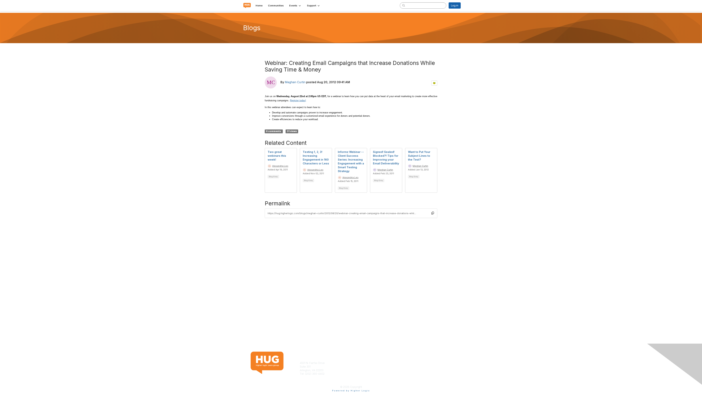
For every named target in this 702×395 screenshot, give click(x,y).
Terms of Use (413, 362)
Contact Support (310, 377)
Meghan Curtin (295, 82)
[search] (403, 5)
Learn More (359, 366)
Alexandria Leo (280, 166)
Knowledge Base (362, 362)
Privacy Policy (413, 366)
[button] (295, 5)
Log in (454, 5)
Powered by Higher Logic (351, 390)
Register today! (298, 100)
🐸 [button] (434, 83)
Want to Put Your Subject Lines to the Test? (419, 155)
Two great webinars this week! (277, 155)
